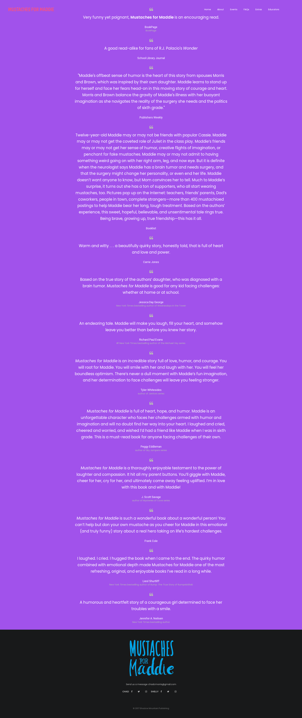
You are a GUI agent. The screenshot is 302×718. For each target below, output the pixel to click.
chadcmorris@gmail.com (162, 684)
